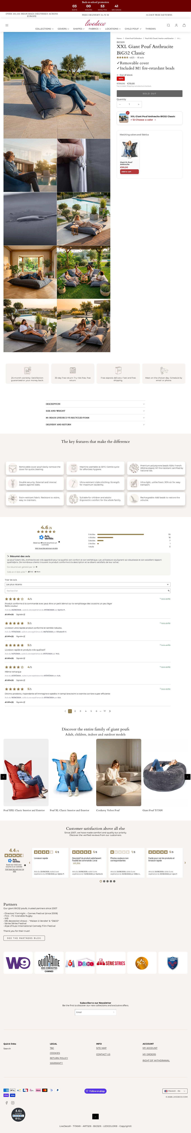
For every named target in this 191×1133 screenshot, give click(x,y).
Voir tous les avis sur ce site (46, 548)
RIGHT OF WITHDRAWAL (156, 1060)
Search (7, 1048)
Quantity (121, 99)
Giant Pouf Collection (133, 38)
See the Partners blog (24, 938)
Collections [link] (43, 29)
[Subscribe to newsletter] (113, 1012)
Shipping (130, 86)
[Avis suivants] (110, 711)
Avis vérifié (165, 598)
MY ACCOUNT (150, 1048)
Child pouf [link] (132, 29)
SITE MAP (101, 1048)
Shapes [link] (77, 29)
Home (119, 38)
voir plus (76, 863)
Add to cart (126, 172)
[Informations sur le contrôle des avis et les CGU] (59, 542)
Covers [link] (62, 29)
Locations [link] (111, 29)
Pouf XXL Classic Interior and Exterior (159, 38)
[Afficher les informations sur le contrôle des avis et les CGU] (25, 865)
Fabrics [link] (93, 29)
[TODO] (36, 567)
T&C (52, 1048)
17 (105, 711)
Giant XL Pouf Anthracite (126, 163)
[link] (176, 25)
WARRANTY (56, 1063)
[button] (6, 25)
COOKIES (55, 1053)
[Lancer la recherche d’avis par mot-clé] (169, 590)
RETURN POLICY (59, 1058)
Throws (151, 29)
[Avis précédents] (65, 711)
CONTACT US (103, 1054)
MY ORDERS (149, 1054)
